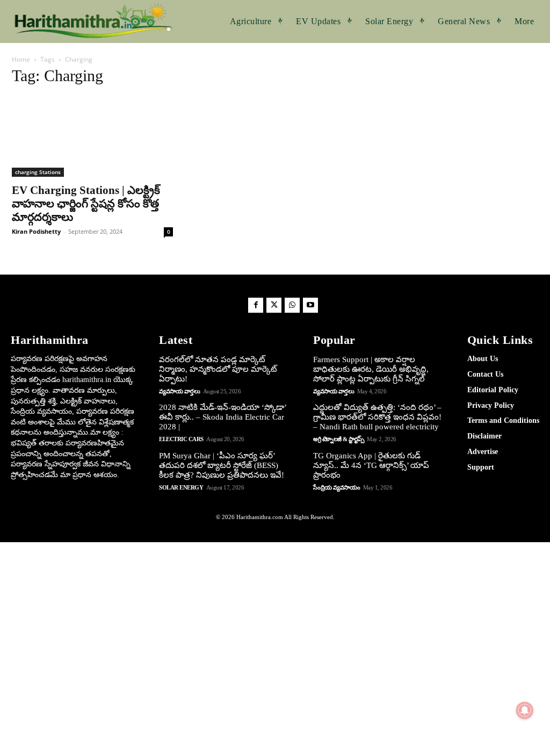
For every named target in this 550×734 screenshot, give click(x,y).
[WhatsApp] (292, 305)
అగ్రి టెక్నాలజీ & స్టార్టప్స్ (338, 439)
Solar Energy (181, 487)
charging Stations (38, 172)
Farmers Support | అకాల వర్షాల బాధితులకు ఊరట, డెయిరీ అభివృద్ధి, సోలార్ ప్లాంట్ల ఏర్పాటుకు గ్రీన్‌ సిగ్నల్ (371, 369)
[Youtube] (310, 305)
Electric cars (181, 439)
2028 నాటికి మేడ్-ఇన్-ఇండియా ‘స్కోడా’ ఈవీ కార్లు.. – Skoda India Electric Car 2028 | (223, 417)
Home (21, 59)
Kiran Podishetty (36, 231)
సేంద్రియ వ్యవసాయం (336, 487)
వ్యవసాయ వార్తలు (179, 391)
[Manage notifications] (524, 710)
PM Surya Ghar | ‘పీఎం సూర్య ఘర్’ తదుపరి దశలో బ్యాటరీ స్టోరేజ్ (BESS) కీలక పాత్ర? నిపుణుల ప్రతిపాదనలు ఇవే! (221, 465)
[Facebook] (255, 305)
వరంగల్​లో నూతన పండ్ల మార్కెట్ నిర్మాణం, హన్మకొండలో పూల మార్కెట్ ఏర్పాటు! (218, 369)
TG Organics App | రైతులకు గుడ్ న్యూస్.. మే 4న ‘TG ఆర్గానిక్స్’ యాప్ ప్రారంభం (371, 465)
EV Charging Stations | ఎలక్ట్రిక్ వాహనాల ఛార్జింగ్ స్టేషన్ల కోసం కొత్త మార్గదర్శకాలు (86, 204)
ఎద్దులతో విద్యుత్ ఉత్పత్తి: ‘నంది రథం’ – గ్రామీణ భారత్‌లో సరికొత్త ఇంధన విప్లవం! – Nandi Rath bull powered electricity (377, 417)
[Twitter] (273, 305)
